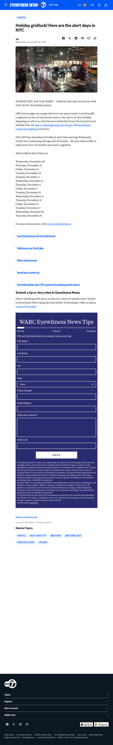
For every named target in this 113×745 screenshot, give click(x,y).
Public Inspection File (12, 737)
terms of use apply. (26, 306)
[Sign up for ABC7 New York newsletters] (27, 724)
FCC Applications (28, 737)
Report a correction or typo (26, 517)
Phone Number (24, 390)
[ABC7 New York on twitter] (14, 724)
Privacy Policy (9, 735)
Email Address (24, 403)
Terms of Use (82, 735)
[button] (6, 4)
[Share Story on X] (69, 38)
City (19, 366)
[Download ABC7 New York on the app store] (86, 724)
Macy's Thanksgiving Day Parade (54, 125)
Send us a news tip (28, 272)
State (19, 378)
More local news (27, 260)
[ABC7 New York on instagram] (20, 724)
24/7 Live (53, 4)
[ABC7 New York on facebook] (7, 724)
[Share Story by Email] (88, 38)
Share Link (22, 440)
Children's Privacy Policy (43, 735)
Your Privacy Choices (24, 735)
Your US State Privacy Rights (64, 735)
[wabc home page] (10, 683)
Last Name (22, 353)
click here (33, 502)
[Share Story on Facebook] (63, 38)
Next (56, 455)
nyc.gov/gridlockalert (59, 224)
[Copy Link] (95, 38)
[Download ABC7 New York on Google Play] (101, 724)
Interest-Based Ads (96, 735)
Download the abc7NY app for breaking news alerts (48, 284)
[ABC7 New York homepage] (28, 5)
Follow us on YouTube (30, 248)
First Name (22, 341)
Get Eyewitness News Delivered (36, 236)
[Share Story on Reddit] (76, 38)
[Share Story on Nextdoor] (82, 38)
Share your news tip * (27, 415)
